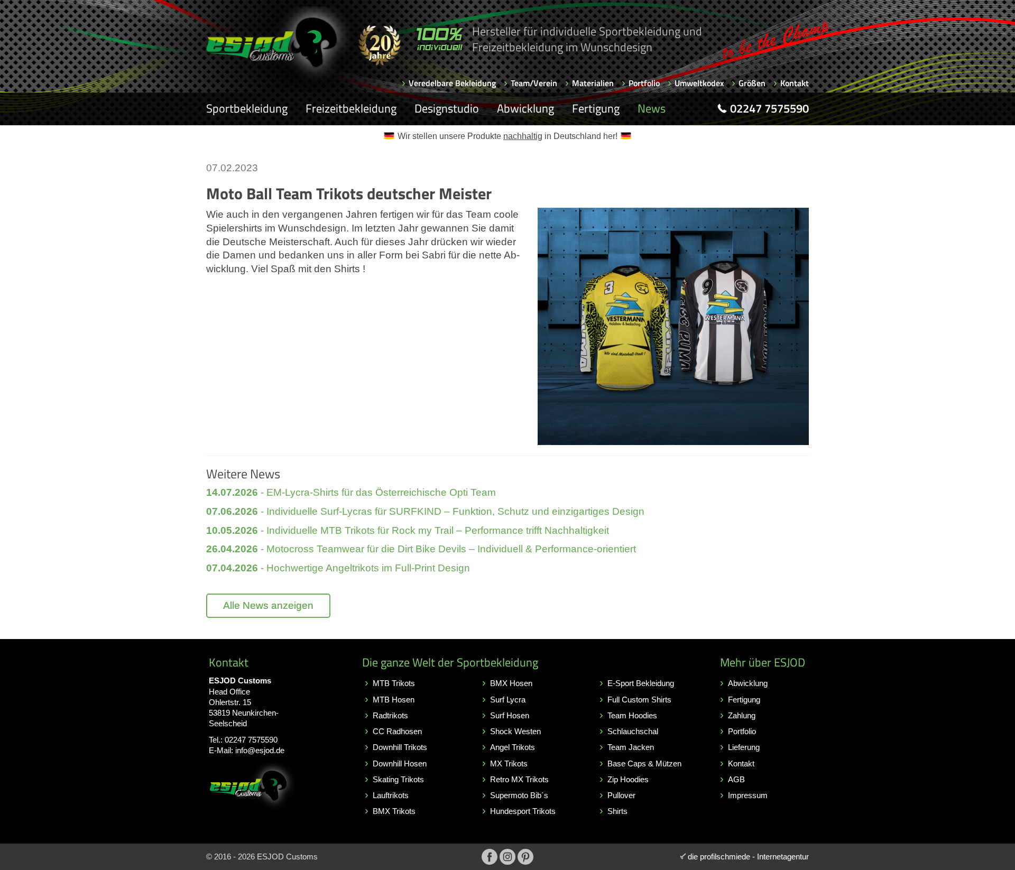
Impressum (748, 795)
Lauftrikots (391, 795)
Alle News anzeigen (268, 605)
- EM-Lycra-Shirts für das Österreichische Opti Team (351, 492)
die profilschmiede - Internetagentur (748, 856)
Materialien (593, 83)
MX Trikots (509, 763)
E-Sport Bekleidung (640, 683)
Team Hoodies (632, 715)
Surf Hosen (509, 715)
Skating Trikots (398, 779)
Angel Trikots (512, 747)
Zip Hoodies (628, 779)
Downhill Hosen (400, 763)
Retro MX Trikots (519, 779)
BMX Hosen (511, 683)
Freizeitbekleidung (351, 108)
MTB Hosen (393, 699)
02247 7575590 (251, 739)
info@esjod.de (259, 750)
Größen (752, 83)
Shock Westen (515, 731)
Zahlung (741, 715)
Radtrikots (390, 715)
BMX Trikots (394, 811)
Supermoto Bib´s (519, 795)
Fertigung (596, 108)
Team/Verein (534, 83)
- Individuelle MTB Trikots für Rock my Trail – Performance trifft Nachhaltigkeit (407, 530)
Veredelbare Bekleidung (452, 83)
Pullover (621, 795)
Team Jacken (630, 747)
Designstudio (446, 108)
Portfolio (644, 83)
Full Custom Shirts (639, 699)
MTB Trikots (394, 683)
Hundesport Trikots (523, 811)
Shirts (617, 811)
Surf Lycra (507, 699)
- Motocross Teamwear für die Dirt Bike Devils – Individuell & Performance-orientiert (421, 548)
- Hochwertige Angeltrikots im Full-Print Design (338, 567)
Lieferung (744, 747)
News (652, 108)
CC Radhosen (397, 731)
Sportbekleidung (247, 108)
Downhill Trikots (400, 747)
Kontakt (794, 83)
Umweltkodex (699, 83)
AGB (736, 779)
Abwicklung (525, 108)
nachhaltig (522, 136)
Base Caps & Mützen (644, 763)
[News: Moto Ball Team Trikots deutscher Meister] (673, 326)
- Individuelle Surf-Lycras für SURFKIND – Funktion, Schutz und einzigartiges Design (425, 511)
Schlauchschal (632, 731)
